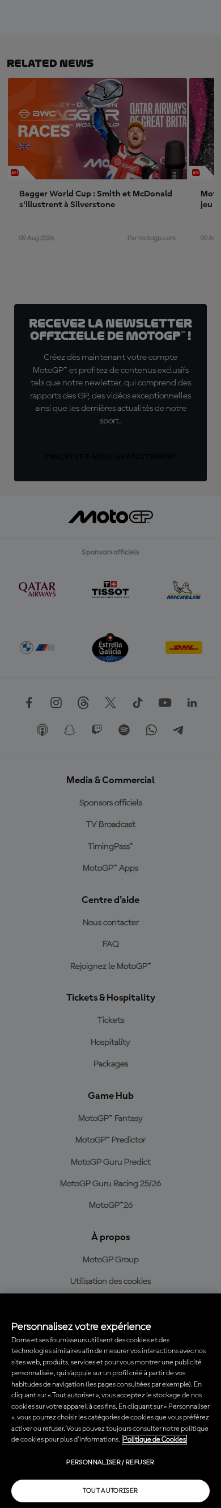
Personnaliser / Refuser (110, 1462)
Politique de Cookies (154, 1439)
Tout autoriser (110, 1491)
